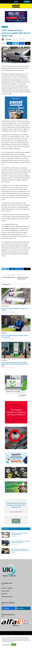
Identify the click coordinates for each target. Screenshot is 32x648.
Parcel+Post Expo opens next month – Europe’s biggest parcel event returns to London (20, 550)
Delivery (4, 26)
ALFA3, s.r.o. (16, 625)
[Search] (29, 6)
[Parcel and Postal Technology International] (16, 6)
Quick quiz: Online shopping (9, 277)
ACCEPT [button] (13, 644)
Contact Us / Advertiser (7, 588)
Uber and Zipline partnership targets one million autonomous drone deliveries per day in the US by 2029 (14, 364)
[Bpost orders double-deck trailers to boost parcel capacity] (16, 296)
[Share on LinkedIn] (9, 43)
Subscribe (27, 1)
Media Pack (4, 593)
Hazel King (8, 39)
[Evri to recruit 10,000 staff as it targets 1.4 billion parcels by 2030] (16, 323)
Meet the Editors (5, 591)
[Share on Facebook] (21, 43)
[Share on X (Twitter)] (15, 43)
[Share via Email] (28, 43)
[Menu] (2, 6)
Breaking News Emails (6, 596)
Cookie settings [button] (6, 644)
